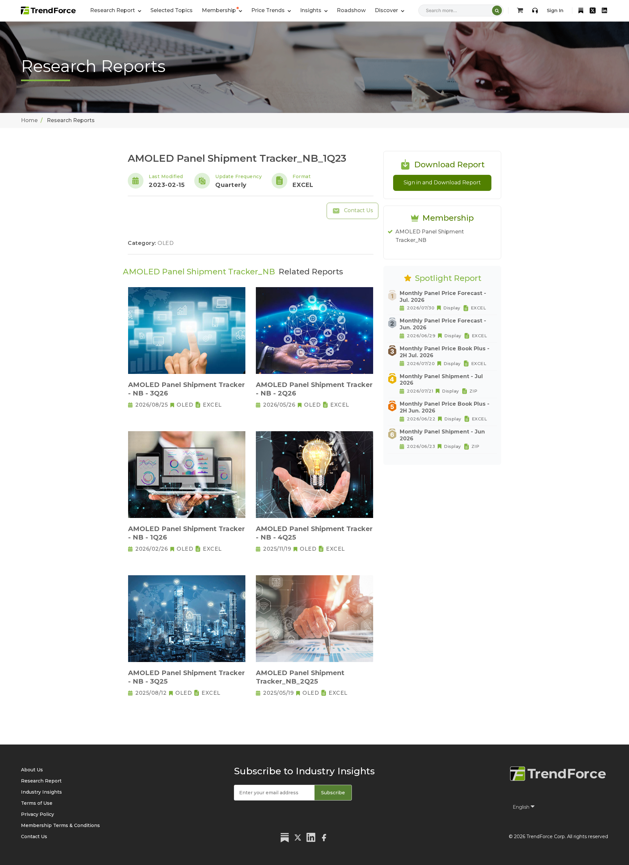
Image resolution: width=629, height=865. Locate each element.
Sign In (555, 10)
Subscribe (333, 793)
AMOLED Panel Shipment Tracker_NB (429, 236)
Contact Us (358, 210)
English (522, 807)
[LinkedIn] (604, 10)
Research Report (41, 781)
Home (29, 120)
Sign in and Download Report (442, 182)
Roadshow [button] (351, 10)
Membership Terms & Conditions (60, 825)
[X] (593, 10)
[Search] (497, 10)
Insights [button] (311, 10)
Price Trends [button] (268, 10)
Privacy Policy (37, 814)
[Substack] (581, 10)
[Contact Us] (535, 10)
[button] (222, 10)
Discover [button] (387, 10)
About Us (32, 770)
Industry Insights (41, 792)
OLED (166, 243)
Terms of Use (36, 803)
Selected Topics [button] (171, 10)
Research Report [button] (113, 10)
